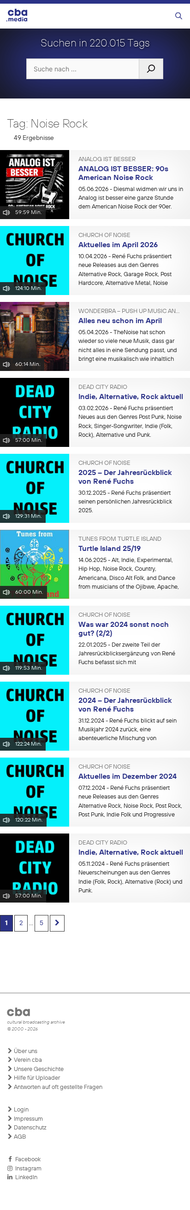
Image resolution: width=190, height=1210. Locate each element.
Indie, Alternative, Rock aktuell (130, 397)
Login (20, 1110)
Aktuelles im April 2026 (118, 245)
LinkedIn (24, 1178)
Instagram (27, 1169)
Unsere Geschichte (38, 1069)
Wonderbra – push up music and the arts (130, 311)
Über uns (24, 1051)
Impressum (27, 1119)
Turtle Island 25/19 (109, 549)
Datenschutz (29, 1128)
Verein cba (27, 1060)
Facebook (26, 1160)
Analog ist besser (107, 159)
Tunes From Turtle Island (119, 539)
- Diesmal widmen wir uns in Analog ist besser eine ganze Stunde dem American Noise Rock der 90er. (130, 198)
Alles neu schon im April (120, 321)
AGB (19, 1137)
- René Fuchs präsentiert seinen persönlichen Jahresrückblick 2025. (125, 502)
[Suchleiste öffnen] (178, 16)
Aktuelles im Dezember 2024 (127, 777)
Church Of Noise (104, 235)
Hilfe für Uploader (36, 1078)
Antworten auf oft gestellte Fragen (57, 1087)
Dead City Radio (102, 387)
